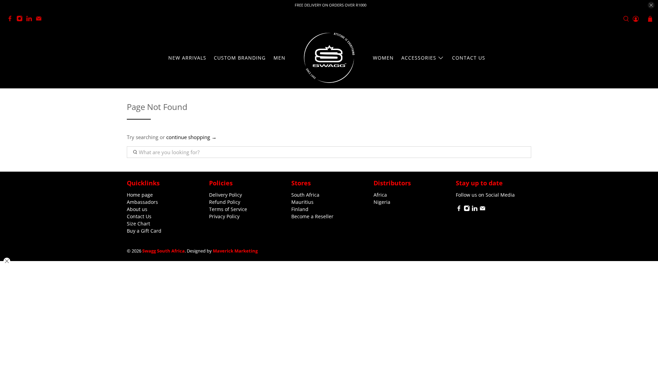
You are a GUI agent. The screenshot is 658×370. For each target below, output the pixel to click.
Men (279, 57)
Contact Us (468, 57)
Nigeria (382, 202)
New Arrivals (187, 57)
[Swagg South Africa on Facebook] (11, 19)
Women (383, 57)
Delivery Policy (225, 195)
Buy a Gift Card (144, 230)
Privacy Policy (224, 216)
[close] (651, 5)
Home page (140, 195)
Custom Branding (240, 57)
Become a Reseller (312, 216)
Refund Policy (224, 202)
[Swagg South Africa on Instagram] (21, 19)
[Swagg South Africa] (329, 58)
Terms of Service (228, 209)
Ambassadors (142, 202)
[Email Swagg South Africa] (40, 19)
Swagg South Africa (163, 251)
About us (137, 209)
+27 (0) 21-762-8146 (71, 19)
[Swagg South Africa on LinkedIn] (31, 19)
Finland (299, 209)
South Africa (305, 195)
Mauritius (302, 202)
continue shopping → (191, 137)
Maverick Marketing (235, 251)
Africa (380, 195)
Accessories (418, 57)
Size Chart (138, 223)
